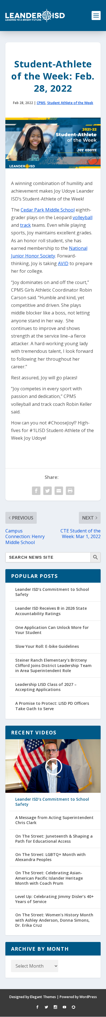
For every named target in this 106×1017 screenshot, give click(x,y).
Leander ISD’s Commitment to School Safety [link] (52, 592)
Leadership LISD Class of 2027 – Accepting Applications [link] (46, 687)
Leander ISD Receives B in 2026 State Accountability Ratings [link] (51, 611)
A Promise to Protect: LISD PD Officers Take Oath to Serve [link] (52, 706)
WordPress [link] (88, 996)
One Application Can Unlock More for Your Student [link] (52, 630)
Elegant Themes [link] (43, 996)
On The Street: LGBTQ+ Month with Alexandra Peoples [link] (50, 857)
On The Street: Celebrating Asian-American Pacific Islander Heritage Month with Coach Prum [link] (49, 878)
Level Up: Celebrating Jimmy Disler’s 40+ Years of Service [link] (54, 899)
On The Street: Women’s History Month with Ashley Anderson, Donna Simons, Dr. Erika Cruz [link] (54, 920)
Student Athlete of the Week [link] (70, 102)
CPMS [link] (41, 102)
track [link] (25, 225)
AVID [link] (63, 263)
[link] (35, 15)
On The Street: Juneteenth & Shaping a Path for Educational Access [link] (54, 839)
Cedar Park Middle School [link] (48, 210)
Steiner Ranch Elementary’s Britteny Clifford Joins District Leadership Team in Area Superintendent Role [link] (53, 665)
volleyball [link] (82, 217)
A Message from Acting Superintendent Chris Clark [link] (54, 820)
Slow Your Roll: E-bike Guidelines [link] (47, 646)
